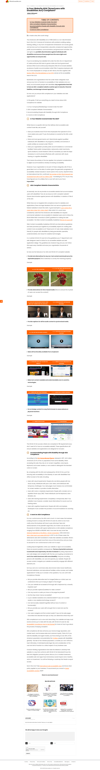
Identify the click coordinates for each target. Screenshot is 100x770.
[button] (1, 301)
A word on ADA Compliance (39, 29)
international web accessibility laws (51, 666)
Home (28, 6)
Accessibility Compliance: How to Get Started (41, 624)
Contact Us (73, 761)
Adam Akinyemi (32, 13)
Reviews (81, 1)
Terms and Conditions (41, 761)
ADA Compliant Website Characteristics (43, 24)
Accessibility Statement (58, 761)
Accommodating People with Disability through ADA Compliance (47, 26)
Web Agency (67, 761)
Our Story (26, 761)
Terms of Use (49, 761)
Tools (92, 1)
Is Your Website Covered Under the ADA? (43, 22)
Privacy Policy (32, 761)
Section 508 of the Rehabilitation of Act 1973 (40, 73)
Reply (74, 718)
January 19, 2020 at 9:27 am (30, 719)
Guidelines (87, 1)
